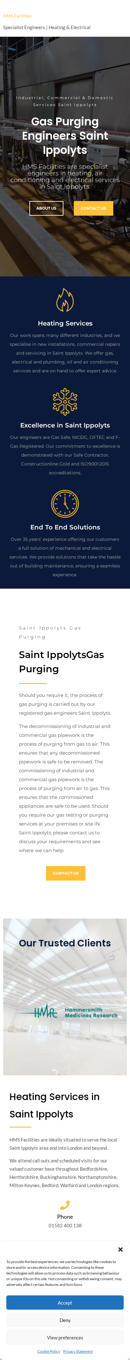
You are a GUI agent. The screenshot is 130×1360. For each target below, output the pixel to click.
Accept (65, 1303)
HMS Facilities (17, 15)
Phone (65, 1216)
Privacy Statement (78, 1351)
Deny (65, 1320)
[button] (120, 1249)
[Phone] (65, 1205)
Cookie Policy (49, 1351)
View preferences (65, 1337)
